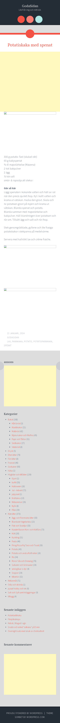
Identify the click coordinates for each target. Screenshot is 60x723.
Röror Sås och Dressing (22, 561)
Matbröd (15, 431)
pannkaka (17, 341)
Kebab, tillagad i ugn (17, 623)
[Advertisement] (30, 82)
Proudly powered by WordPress (24, 713)
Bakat (10, 419)
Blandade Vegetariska (21, 521)
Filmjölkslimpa (14, 619)
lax (9, 341)
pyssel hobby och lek (17, 588)
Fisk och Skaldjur (19, 525)
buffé (14, 482)
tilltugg (11, 596)
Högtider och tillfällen (17, 474)
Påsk (14, 510)
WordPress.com (36, 717)
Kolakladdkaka (14, 615)
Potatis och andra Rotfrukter (24, 553)
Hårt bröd (16, 423)
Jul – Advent (17, 490)
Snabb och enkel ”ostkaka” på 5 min (24, 627)
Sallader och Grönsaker (22, 565)
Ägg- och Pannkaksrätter (23, 517)
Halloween (16, 486)
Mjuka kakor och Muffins (22, 435)
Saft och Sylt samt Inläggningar (21, 592)
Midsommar (17, 502)
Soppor (15, 572)
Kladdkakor (17, 427)
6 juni (14, 478)
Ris (13, 557)
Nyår (14, 506)
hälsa (10, 470)
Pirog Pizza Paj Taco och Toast (25, 545)
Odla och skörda (15, 584)
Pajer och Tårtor (19, 439)
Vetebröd (16, 447)
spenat (8, 345)
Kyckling (15, 537)
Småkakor (16, 443)
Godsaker (12, 466)
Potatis (15, 549)
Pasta (14, 541)
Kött (13, 533)
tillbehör (15, 576)
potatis (28, 341)
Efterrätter (12, 455)
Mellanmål (12, 580)
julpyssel (15, 494)
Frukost (11, 462)
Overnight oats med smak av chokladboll (26, 631)
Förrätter (12, 458)
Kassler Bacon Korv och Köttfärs (26, 529)
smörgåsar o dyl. (19, 569)
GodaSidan (30, 6)
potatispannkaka (42, 341)
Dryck (10, 451)
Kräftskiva (16, 498)
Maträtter (12, 513)
